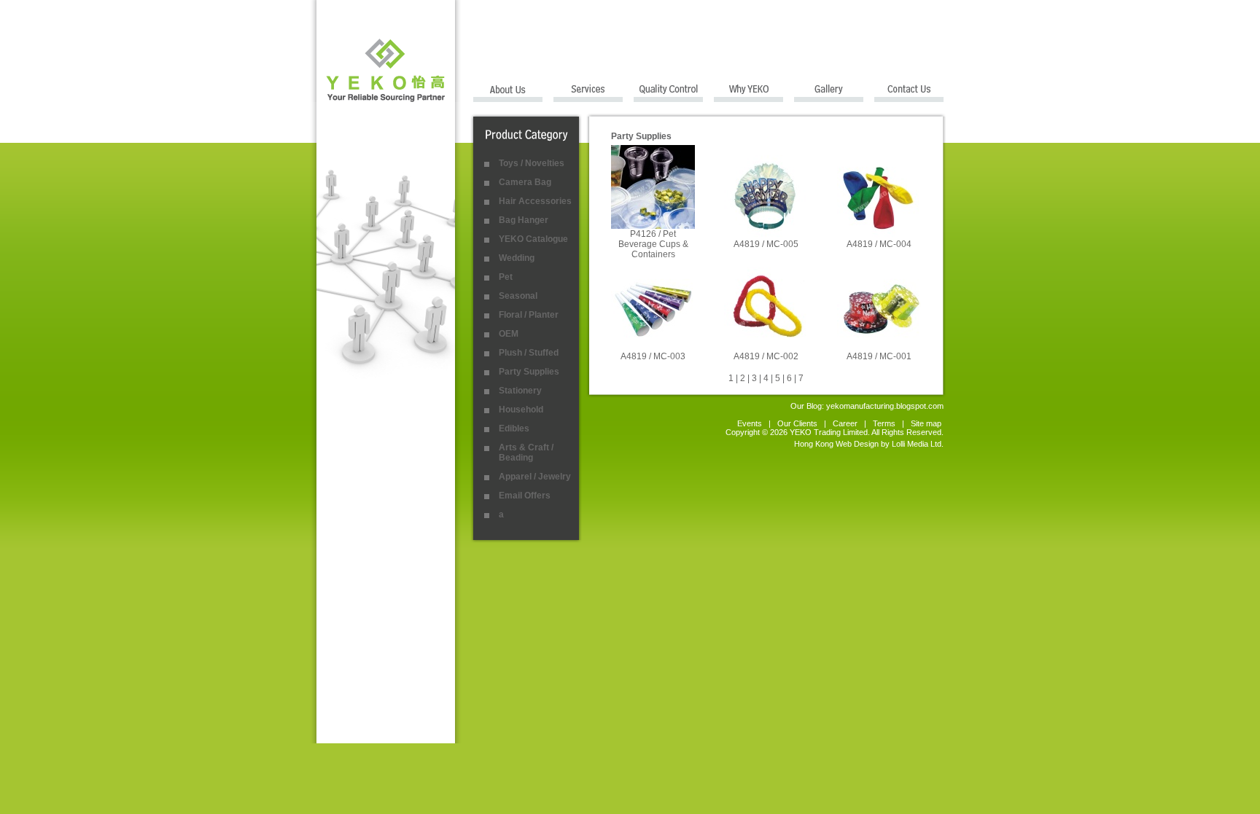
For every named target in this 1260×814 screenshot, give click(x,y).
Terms (884, 423)
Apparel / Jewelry (535, 476)
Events (749, 423)
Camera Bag (525, 182)
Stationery (520, 391)
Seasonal (518, 296)
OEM (508, 334)
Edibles (514, 428)
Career (845, 423)
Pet (506, 277)
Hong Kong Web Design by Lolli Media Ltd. (869, 443)
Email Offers (525, 495)
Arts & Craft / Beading (526, 452)
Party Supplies (529, 372)
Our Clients (797, 423)
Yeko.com (385, 51)
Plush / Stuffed (529, 353)
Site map (927, 423)
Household (521, 409)
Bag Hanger (523, 220)
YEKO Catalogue (533, 239)
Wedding (516, 258)
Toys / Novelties (531, 163)
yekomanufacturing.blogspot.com (885, 406)
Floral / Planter (529, 315)
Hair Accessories (535, 201)
